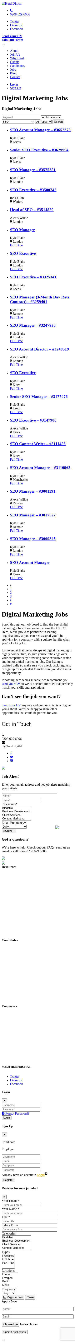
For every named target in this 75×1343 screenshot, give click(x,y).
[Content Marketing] (16, 819)
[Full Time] (8, 1259)
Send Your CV (12, 36)
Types (6, 1252)
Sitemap (7, 924)
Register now (14, 1297)
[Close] (4, 1100)
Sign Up (15, 88)
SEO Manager (22, 230)
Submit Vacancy (12, 1014)
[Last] (11, 604)
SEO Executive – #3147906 (33, 420)
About (14, 50)
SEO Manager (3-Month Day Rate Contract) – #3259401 (39, 299)
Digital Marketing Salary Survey (23, 1029)
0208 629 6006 (20, 14)
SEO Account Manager (30, 562)
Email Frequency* (14, 822)
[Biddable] (16, 808)
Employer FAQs (12, 1043)
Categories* (9, 804)
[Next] (10, 600)
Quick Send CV (12, 998)
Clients (14, 62)
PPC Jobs (8, 955)
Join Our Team (12, 40)
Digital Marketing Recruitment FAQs (26, 917)
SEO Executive (23, 253)
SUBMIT (8, 830)
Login (14, 84)
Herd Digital (10, 875)
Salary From (10, 1225)
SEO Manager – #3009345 (33, 538)
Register (8, 1179)
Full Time (16, 245)
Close (30, 1297)
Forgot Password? (17, 1113)
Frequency (9, 1289)
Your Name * (10, 1209)
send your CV (11, 684)
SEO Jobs (8, 962)
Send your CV (11, 705)
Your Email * (10, 1201)
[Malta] (10, 1285)
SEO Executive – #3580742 (33, 190)
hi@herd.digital (12, 1057)
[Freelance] (8, 1256)
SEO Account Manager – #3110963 (40, 467)
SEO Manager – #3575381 (33, 170)
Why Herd (17, 58)
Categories (9, 1233)
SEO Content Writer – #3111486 (38, 444)
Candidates (17, 66)
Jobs (13, 69)
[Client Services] (16, 815)
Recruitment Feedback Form (20, 984)
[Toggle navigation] (3, 44)
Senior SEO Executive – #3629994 (39, 150)
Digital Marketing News (18, 903)
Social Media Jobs (14, 969)
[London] (10, 1274)
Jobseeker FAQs (12, 991)
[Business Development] (16, 811)
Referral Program (13, 910)
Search (58, 121)
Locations (8, 1270)
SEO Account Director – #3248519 (39, 349)
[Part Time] (8, 1263)
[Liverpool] (10, 1278)
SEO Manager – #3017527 (33, 515)
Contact (15, 77)
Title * (6, 1217)
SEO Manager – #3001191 (32, 491)
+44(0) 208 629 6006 (16, 1050)
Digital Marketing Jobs (17, 948)
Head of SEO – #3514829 (32, 210)
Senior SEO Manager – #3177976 (39, 396)
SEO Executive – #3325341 (33, 277)
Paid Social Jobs (12, 977)
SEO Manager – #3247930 (33, 325)
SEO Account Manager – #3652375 (40, 130)
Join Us (15, 54)
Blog (13, 73)
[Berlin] (10, 1281)
